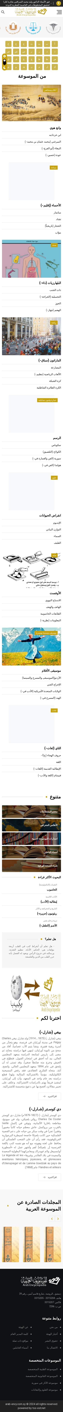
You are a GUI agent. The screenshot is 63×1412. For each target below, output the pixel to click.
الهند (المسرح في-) (50, 698)
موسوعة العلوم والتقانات (44, 1390)
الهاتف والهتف (53, 607)
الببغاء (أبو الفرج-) (51, 148)
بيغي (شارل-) (50, 1032)
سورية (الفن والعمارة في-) (46, 458)
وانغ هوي (55, 128)
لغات (54, 710)
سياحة (53, 167)
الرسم (57, 438)
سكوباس (56, 445)
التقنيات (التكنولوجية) (48, 885)
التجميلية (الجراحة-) (50, 296)
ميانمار (57, 212)
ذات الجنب (55, 290)
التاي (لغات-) (52, 748)
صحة (54, 245)
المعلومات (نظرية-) (50, 620)
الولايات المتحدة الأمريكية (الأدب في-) (41, 691)
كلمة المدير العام (19, 1334)
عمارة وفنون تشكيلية (47, 400)
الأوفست (55, 593)
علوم (54, 478)
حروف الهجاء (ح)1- (51, 755)
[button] (58, 1219)
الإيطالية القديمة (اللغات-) (47, 768)
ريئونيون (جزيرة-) (47, 913)
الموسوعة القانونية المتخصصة (42, 1376)
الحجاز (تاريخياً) (53, 226)
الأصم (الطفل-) (48, 925)
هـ (24, 66)
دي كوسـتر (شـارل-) (45, 1109)
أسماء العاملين (20, 1348)
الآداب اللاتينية (51, 897)
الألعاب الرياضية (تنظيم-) (47, 374)
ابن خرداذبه (55, 135)
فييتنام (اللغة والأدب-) (49, 775)
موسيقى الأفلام (51, 671)
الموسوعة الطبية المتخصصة (43, 1369)
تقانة (54, 555)
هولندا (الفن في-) (51, 465)
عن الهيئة (23, 1327)
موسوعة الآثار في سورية (45, 1383)
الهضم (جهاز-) (53, 310)
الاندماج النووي (53, 600)
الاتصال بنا (52, 1348)
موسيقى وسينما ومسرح (46, 633)
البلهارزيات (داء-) (50, 283)
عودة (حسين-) (53, 155)
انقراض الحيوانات (50, 515)
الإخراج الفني (54, 684)
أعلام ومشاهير (50, 90)
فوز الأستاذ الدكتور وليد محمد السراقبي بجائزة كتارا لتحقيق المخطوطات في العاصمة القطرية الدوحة (26, 3)
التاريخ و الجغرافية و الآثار (46, 908)
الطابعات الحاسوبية (50, 613)
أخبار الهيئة (52, 1334)
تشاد (58, 219)
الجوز (58, 303)
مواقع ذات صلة (20, 1341)
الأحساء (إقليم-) (51, 205)
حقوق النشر (51, 1341)
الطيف (57, 543)
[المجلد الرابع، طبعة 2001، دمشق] (29, 1244)
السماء (57, 536)
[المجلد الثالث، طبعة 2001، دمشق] (50, 1244)
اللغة (58, 762)
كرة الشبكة (55, 381)
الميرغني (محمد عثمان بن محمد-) (43, 141)
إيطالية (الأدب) (49, 901)
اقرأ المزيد (52, 1096)
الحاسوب (52, 889)
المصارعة (56, 367)
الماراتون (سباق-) (49, 360)
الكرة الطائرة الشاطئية (49, 387)
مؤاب (58, 232)
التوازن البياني (53, 529)
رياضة (53, 322)
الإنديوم (57, 522)
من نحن (54, 1327)
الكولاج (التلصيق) (52, 451)
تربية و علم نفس (50, 920)
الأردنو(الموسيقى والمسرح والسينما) (41, 678)
